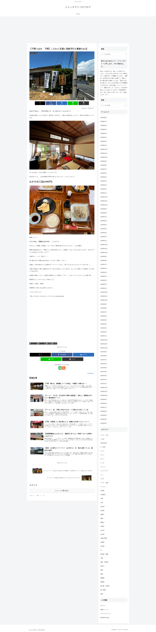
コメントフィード (105, 613)
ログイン (103, 605)
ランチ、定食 (43, 343)
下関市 (49, 343)
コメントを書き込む (62, 490)
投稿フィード (104, 609)
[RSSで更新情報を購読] (63, 368)
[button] (84, 103)
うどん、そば (34, 343)
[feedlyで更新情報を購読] (60, 368)
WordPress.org (104, 617)
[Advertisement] (78, 29)
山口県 (55, 343)
